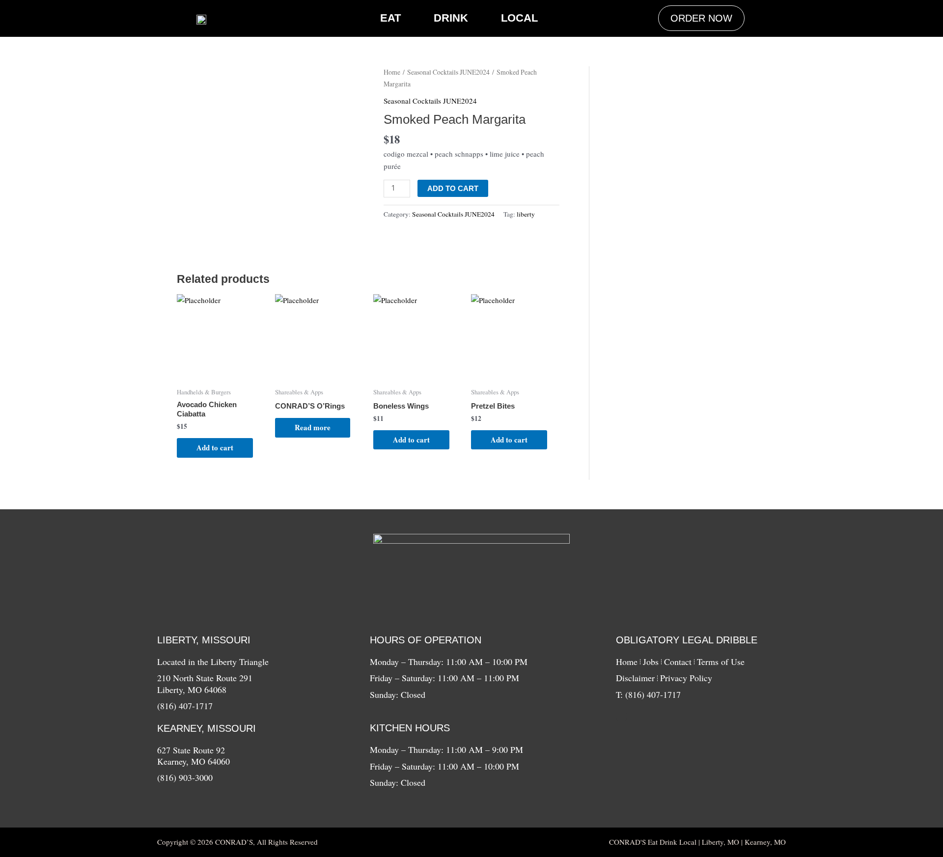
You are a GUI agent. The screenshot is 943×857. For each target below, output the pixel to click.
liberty (526, 214)
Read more (313, 427)
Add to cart (452, 188)
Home (392, 72)
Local (519, 18)
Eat (390, 18)
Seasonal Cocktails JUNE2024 (448, 72)
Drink (451, 18)
